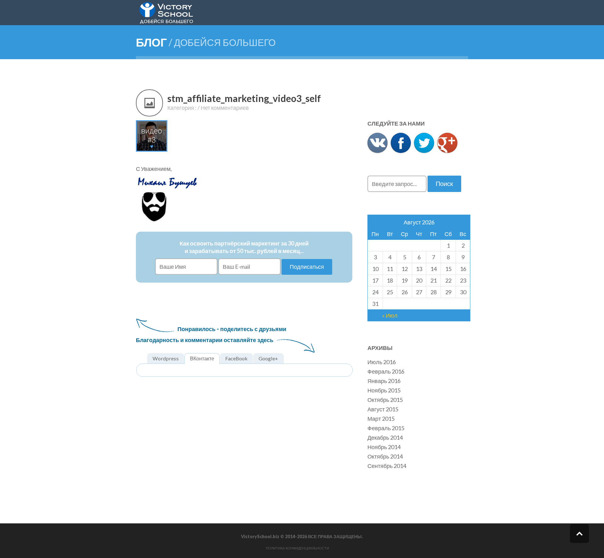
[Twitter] (424, 143)
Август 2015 (382, 409)
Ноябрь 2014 (383, 446)
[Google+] (447, 143)
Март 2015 (380, 418)
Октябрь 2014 (385, 456)
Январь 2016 (383, 380)
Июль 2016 (381, 361)
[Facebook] (401, 143)
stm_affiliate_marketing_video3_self (244, 98)
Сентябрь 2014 (386, 465)
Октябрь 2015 (385, 399)
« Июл (390, 315)
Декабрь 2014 (385, 437)
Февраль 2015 (385, 428)
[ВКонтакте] (377, 143)
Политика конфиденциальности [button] (297, 548)
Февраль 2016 (385, 371)
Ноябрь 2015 (383, 390)
